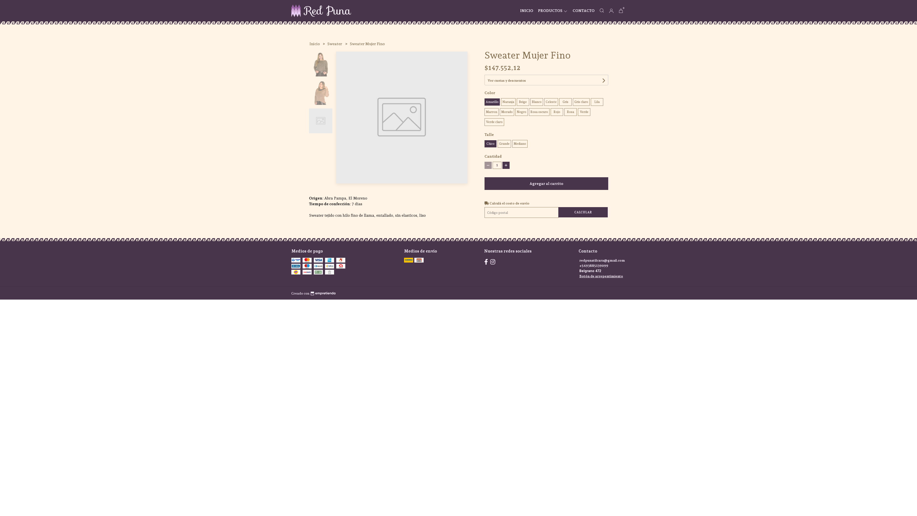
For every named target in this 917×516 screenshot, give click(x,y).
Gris (565, 102)
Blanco (537, 102)
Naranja (508, 102)
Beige (523, 102)
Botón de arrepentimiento (601, 276)
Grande (504, 143)
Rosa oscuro (539, 112)
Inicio (526, 10)
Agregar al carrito (546, 183)
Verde (584, 112)
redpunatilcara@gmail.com (602, 260)
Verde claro (494, 122)
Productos (550, 10)
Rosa (570, 112)
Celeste (551, 102)
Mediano (520, 143)
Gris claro (581, 102)
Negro (521, 112)
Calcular (583, 212)
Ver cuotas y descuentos (507, 80)
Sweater (335, 44)
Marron (491, 112)
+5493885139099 (593, 265)
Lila (597, 102)
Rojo (557, 112)
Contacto (584, 10)
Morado (507, 112)
